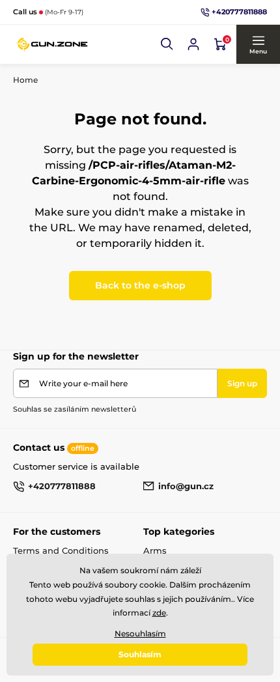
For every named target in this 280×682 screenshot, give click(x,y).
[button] (167, 44)
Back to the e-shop (140, 285)
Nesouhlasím (140, 633)
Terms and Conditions (61, 550)
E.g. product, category (91, 65)
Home (25, 80)
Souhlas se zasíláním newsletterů (74, 409)
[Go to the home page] (52, 44)
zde (159, 613)
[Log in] (193, 44)
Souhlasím (140, 654)
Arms (155, 550)
